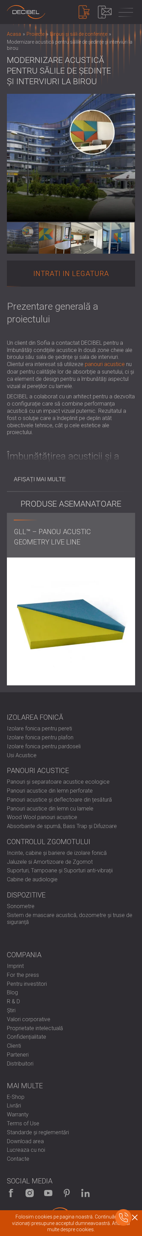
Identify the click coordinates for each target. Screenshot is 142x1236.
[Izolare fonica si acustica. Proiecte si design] (26, 12)
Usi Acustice (22, 755)
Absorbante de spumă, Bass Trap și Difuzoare (62, 826)
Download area (25, 1141)
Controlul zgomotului (48, 842)
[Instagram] (30, 1193)
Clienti (14, 1045)
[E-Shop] (84, 12)
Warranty (18, 1114)
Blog (12, 992)
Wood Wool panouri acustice (42, 817)
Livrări (14, 1105)
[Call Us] (123, 1217)
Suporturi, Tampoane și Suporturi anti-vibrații (60, 870)
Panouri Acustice (38, 770)
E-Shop (15, 1097)
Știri (11, 1010)
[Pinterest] (67, 1193)
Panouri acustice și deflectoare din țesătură (59, 799)
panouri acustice (105, 364)
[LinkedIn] (85, 1193)
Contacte (18, 1159)
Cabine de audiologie (32, 879)
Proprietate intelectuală (35, 1028)
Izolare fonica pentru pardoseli (44, 746)
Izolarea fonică (35, 717)
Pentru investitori (27, 984)
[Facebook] (11, 1193)
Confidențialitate (26, 1037)
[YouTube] (48, 1193)
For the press (23, 975)
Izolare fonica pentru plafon (40, 737)
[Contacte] (105, 12)
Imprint (15, 966)
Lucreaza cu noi (26, 1150)
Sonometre (20, 906)
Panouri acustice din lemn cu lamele (50, 808)
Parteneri (18, 1054)
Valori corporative (28, 1019)
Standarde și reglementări (38, 1132)
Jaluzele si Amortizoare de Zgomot (50, 862)
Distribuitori (20, 1063)
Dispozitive (26, 895)
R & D (13, 1001)
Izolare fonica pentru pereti (39, 728)
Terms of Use (23, 1123)
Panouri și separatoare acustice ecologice (58, 782)
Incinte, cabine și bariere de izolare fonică (57, 853)
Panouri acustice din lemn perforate (50, 790)
